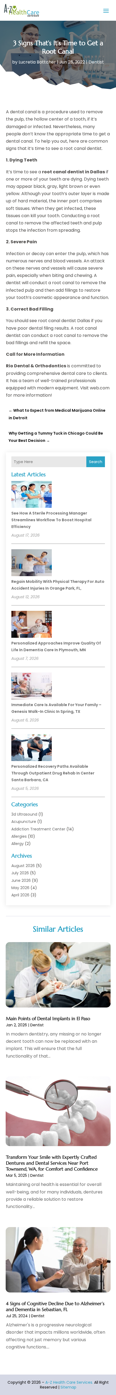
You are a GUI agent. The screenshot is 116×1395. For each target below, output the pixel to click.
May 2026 (20, 887)
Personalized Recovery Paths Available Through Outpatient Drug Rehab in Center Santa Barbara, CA (52, 773)
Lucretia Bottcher (37, 62)
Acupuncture (23, 821)
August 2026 (23, 865)
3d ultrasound (24, 814)
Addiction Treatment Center (38, 829)
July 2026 (20, 873)
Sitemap (68, 1387)
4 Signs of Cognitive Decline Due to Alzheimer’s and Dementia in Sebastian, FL (55, 1306)
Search (95, 461)
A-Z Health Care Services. (69, 1382)
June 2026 (21, 880)
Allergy (17, 843)
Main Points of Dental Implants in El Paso (48, 1018)
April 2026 (20, 895)
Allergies (19, 836)
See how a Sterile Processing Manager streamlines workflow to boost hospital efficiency (51, 519)
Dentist (96, 62)
